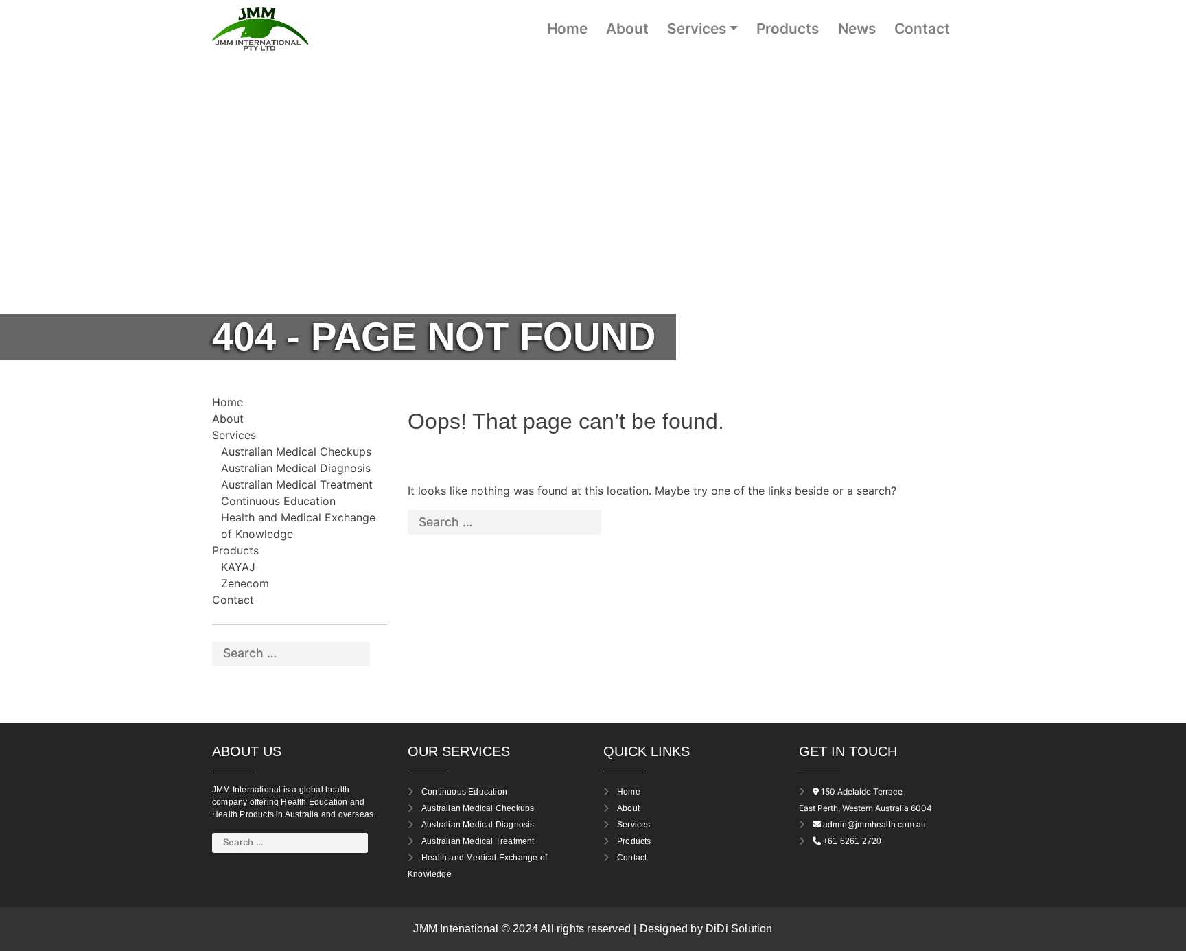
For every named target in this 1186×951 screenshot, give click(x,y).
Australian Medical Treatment (297, 484)
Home (567, 28)
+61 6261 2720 (852, 841)
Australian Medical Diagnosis (296, 468)
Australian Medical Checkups (296, 451)
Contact (922, 28)
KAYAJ (238, 567)
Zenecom (245, 583)
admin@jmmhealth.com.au (874, 825)
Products (787, 28)
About (627, 28)
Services (696, 28)
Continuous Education (278, 501)
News (857, 28)
